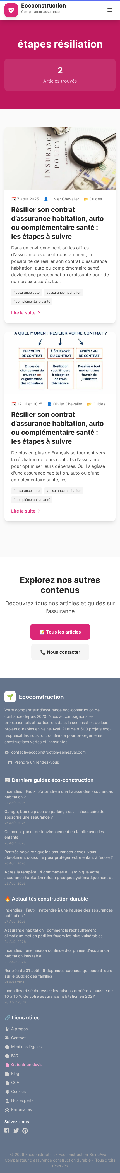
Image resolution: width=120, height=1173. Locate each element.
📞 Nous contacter (60, 652)
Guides (95, 199)
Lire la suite (23, 313)
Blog (15, 1073)
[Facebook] (7, 1131)
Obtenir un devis (27, 1064)
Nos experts (22, 1100)
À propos (19, 1028)
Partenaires (21, 1109)
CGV (15, 1082)
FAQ (15, 1055)
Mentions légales (26, 1046)
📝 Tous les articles (60, 632)
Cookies (18, 1091)
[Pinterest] (25, 1131)
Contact (18, 1037)
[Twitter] (16, 1131)
